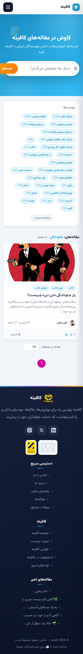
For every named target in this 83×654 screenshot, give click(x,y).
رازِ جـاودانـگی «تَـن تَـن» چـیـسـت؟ (51, 295)
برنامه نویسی (45, 185)
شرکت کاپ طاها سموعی (56, 139)
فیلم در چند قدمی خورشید (55, 170)
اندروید (65, 201)
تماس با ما (40, 475)
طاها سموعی (35, 116)
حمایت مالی (22, 170)
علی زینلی (62, 323)
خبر (47, 201)
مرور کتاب (58, 288)
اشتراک (14, 335)
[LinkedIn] (53, 430)
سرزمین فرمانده (33, 124)
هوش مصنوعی (61, 163)
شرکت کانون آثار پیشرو (57, 147)
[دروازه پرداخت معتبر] (31, 447)
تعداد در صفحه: (50, 347)
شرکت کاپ (62, 116)
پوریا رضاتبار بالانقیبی (58, 193)
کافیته (65, 7)
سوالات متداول (40, 507)
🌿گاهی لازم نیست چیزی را (40, 599)
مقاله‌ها (40, 499)
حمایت (65, 155)
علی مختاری (36, 178)
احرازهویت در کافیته (40, 557)
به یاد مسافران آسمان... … (40, 607)
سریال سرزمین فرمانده (57, 132)
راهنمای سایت (40, 491)
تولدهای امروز (40, 565)
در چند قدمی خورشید (37, 155)
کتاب (29, 147)
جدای (31, 193)
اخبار (23, 185)
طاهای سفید (62, 178)
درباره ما (40, 483)
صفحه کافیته (40, 533)
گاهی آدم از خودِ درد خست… (40, 615)
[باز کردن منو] (8, 7)
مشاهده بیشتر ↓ (41, 218)
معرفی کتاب (41, 288)
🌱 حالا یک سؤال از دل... (40, 623)
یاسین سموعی (61, 124)
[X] (41, 430)
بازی (67, 185)
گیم (67, 208)
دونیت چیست (40, 541)
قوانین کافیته (40, 549)
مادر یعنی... (40, 591)
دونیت (28, 201)
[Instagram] (29, 430)
